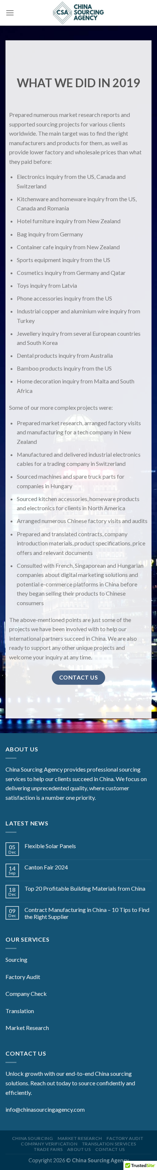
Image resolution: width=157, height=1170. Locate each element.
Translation (19, 1010)
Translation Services (109, 1144)
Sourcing (16, 959)
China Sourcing (32, 1138)
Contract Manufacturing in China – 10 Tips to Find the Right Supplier (86, 913)
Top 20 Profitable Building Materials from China (84, 888)
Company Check (26, 993)
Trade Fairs (48, 1149)
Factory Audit (22, 976)
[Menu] (9, 13)
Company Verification (49, 1144)
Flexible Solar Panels (50, 845)
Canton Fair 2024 (46, 867)
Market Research (27, 1027)
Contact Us (110, 1149)
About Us (79, 1149)
